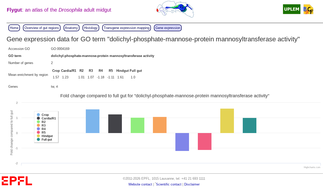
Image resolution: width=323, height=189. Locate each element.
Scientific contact (168, 184)
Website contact (140, 184)
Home (14, 28)
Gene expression (167, 28)
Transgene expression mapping (126, 28)
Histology (91, 28)
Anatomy (71, 28)
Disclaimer (192, 184)
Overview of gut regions (41, 28)
